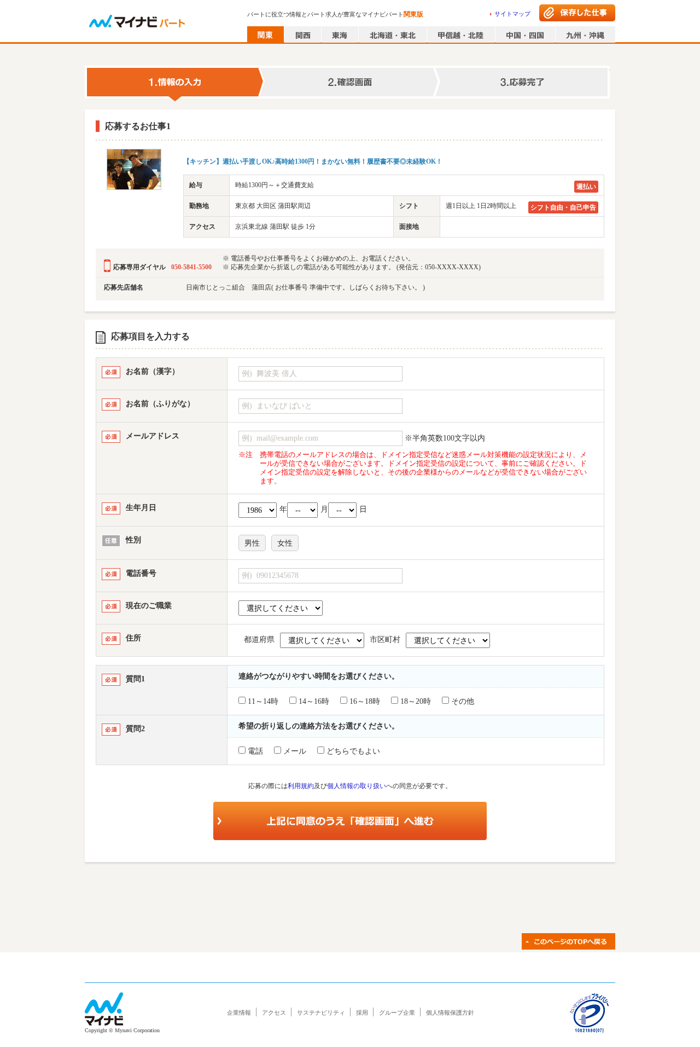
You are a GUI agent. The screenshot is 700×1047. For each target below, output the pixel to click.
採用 (362, 1012)
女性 (285, 543)
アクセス (274, 1012)
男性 (252, 543)
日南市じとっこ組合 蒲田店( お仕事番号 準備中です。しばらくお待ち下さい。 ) (305, 287)
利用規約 (301, 786)
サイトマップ (512, 13)
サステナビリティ (321, 1012)
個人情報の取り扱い (356, 786)
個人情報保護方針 (450, 1012)
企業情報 (239, 1012)
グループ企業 (397, 1012)
